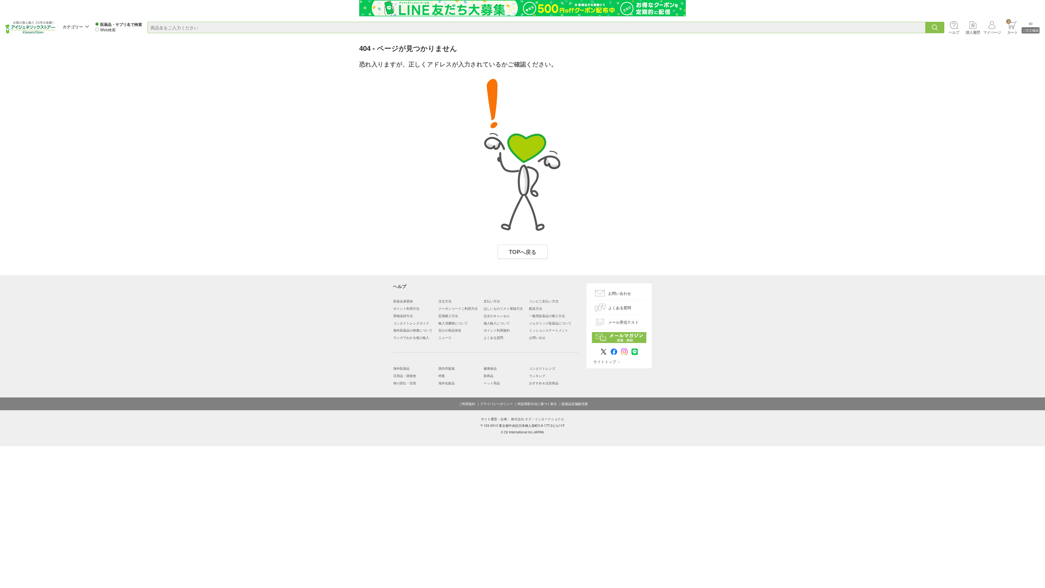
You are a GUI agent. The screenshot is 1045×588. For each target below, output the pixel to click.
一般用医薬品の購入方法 (547, 315)
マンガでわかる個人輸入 (411, 337)
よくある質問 (493, 337)
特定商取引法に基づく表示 (537, 404)
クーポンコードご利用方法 (458, 308)
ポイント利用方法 (406, 308)
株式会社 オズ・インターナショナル (537, 418)
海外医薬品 (401, 368)
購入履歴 (973, 32)
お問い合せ (537, 337)
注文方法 (444, 301)
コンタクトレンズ (542, 368)
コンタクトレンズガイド (411, 323)
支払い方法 (492, 301)
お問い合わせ (619, 293)
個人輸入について (497, 323)
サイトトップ (604, 361)
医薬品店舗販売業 (575, 404)
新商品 (488, 375)
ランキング (537, 375)
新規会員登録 (403, 301)
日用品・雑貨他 (404, 375)
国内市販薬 (446, 368)
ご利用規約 (467, 404)
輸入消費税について (453, 323)
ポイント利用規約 (497, 330)
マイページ (992, 32)
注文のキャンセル (497, 315)
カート (1012, 27)
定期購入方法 (448, 315)
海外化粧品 (446, 383)
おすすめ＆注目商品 (543, 383)
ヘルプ (954, 32)
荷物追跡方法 (403, 315)
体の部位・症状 (404, 383)
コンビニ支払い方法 (543, 301)
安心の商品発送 (449, 330)
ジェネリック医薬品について (550, 323)
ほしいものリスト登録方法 (503, 308)
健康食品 (490, 368)
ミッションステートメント (548, 330)
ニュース (444, 337)
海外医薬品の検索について (412, 330)
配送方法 (535, 308)
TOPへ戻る (522, 252)
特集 (441, 375)
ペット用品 (492, 383)
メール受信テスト (623, 322)
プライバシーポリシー (496, 404)
